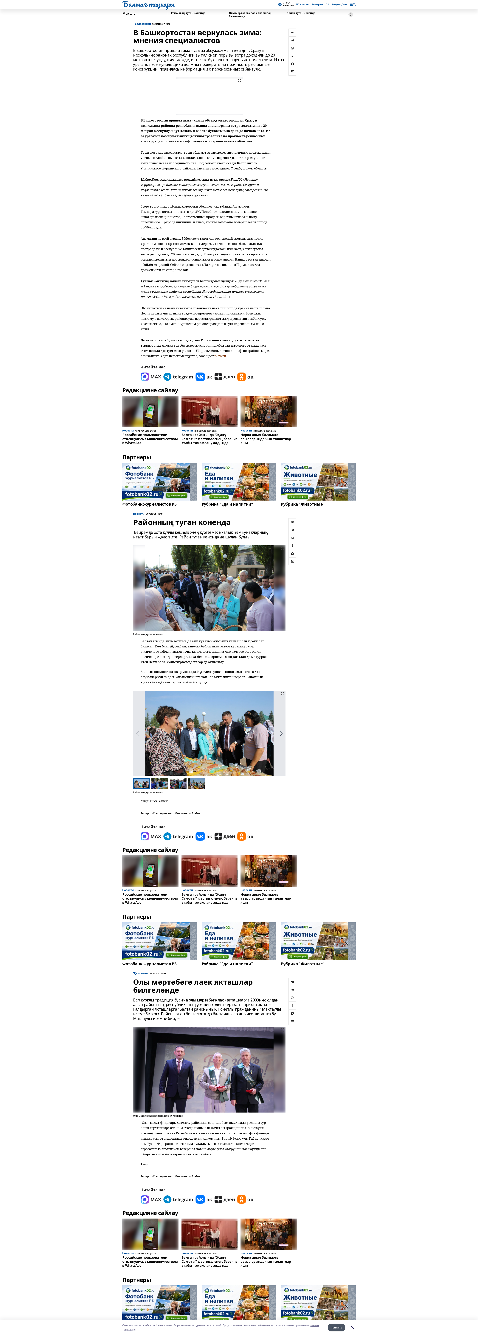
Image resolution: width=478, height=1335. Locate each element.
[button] (281, 734)
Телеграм (317, 4)
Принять (336, 1327)
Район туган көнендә (301, 13)
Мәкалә (128, 14)
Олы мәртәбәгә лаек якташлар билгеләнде (250, 15)
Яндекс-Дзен (339, 4)
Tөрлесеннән (142, 24)
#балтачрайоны (162, 813)
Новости (139, 513)
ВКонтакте (302, 4)
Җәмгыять (140, 973)
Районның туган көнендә (188, 13)
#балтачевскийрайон (187, 813)
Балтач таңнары (148, 4)
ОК (327, 4)
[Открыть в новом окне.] (151, 377)
